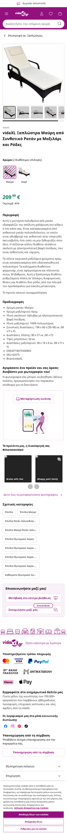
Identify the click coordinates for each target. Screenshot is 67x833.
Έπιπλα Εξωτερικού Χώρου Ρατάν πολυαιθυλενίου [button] (22, 556)
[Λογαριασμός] (41, 13)
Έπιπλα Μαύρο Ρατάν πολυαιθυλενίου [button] (22, 530)
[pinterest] (19, 726)
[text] (11, 198)
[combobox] (33, 24)
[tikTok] (26, 726)
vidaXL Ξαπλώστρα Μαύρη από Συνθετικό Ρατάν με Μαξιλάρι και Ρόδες (33, 138)
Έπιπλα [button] (9, 512)
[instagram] (12, 726)
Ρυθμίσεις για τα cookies (33, 828)
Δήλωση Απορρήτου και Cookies (31, 808)
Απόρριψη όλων (33, 821)
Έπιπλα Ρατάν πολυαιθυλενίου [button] (22, 521)
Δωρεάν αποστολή (34, 3)
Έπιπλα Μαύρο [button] (28, 512)
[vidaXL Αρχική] (22, 13)
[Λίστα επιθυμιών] (51, 13)
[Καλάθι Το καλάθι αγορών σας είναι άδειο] (60, 13)
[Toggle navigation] (6, 14)
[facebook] (5, 726)
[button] (9, 176)
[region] (33, 807)
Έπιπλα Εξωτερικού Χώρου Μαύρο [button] (22, 548)
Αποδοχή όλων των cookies (33, 814)
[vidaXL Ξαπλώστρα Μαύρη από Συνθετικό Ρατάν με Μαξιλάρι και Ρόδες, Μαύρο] (33, 74)
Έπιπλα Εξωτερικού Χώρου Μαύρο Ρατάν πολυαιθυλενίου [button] (22, 565)
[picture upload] (34, 421)
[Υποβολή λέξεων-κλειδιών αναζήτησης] (59, 23)
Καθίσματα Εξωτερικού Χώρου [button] (21, 574)
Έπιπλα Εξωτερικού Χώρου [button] (19, 539)
